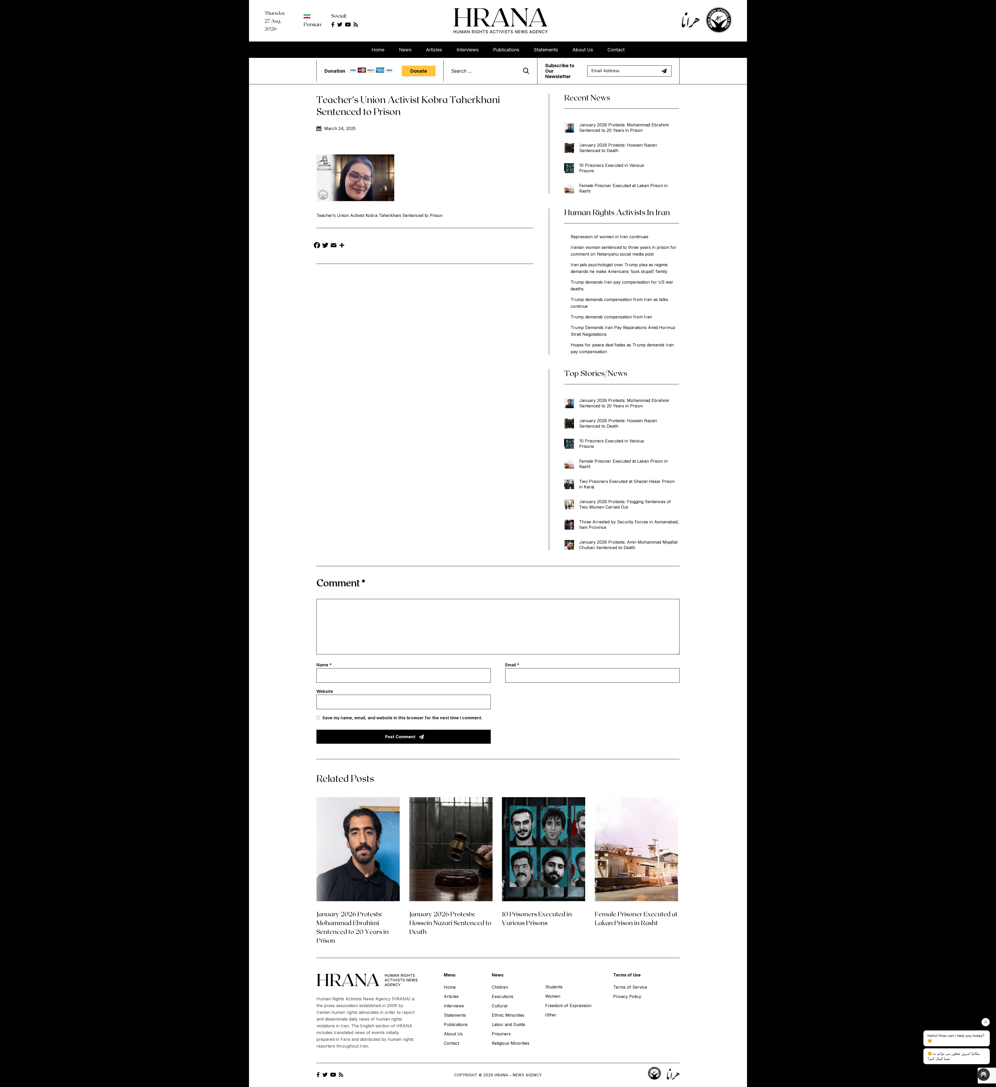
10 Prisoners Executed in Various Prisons (611, 168)
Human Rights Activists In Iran (617, 212)
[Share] (342, 246)
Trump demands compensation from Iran (611, 316)
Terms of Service (630, 987)
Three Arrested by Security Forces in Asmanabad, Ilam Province (629, 524)
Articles (434, 49)
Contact (616, 49)
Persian (312, 24)
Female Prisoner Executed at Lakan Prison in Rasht (623, 188)
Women (552, 996)
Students (554, 986)
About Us (582, 49)
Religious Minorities (510, 1043)
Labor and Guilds (508, 1024)
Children (500, 987)
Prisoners (501, 1033)
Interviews (468, 49)
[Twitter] (325, 246)
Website (324, 691)
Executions (502, 996)
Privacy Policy (627, 996)
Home (377, 49)
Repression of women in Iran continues (609, 236)
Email (512, 664)
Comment (340, 582)
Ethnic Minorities (508, 1015)
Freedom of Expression (568, 1005)
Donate (418, 71)
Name (324, 664)
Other (550, 1014)
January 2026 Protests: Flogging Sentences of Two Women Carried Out (625, 504)
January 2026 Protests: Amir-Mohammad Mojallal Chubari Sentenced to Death (628, 544)
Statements (546, 49)
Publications (506, 49)
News (405, 49)
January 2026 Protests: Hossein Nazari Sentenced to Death (618, 147)
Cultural (499, 1005)
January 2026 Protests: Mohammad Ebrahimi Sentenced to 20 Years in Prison (624, 127)
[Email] (333, 246)
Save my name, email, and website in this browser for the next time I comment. (402, 717)
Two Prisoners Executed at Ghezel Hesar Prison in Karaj (627, 484)
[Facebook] (317, 246)
